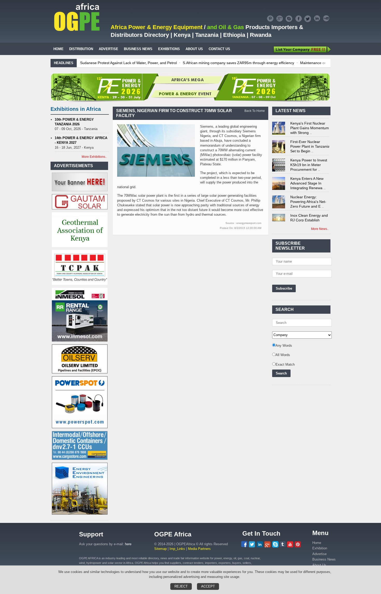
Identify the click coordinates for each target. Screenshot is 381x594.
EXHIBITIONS (169, 49)
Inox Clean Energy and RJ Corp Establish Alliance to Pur (309, 215)
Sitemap (160, 549)
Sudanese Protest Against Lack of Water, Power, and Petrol (128, 63)
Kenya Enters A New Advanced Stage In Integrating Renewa (306, 178)
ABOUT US (194, 49)
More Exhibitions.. (94, 157)
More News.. (320, 229)
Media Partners (199, 549)
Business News (324, 559)
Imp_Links (177, 549)
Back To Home (254, 111)
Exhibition (319, 548)
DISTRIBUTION (81, 49)
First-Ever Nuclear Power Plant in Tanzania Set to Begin (310, 141)
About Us (319, 565)
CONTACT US (219, 49)
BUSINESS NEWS (138, 49)
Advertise (319, 554)
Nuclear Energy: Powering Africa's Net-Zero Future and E (308, 197)
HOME (58, 49)
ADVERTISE (108, 49)
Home (316, 543)
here (128, 544)
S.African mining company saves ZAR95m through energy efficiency (238, 63)
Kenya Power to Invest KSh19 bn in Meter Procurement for (308, 160)
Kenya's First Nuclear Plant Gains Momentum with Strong (309, 123)
